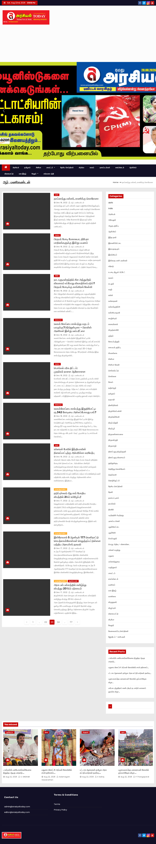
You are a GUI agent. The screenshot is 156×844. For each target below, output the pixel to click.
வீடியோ (81, 167)
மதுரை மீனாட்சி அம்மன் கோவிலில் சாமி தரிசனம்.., (128, 667)
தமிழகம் (27, 167)
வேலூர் (111, 625)
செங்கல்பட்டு (113, 370)
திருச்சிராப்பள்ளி (73, 581)
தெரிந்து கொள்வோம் (116, 469)
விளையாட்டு (9, 173)
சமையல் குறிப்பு (114, 347)
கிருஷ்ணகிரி (113, 330)
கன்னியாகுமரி (114, 312)
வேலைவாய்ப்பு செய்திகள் (118, 631)
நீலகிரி (111, 509)
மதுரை (111, 556)
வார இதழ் (22, 173)
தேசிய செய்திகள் (67, 167)
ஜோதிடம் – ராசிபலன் (116, 637)
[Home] (6, 167)
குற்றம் (110, 335)
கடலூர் (111, 283)
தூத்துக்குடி (113, 463)
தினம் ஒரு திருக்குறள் (117, 451)
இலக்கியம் (112, 254)
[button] (4, 111)
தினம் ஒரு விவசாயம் (116, 457)
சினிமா (38, 167)
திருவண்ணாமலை (115, 434)
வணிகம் (111, 584)
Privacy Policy (60, 809)
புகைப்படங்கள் (105, 167)
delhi (110, 202)
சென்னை (112, 376)
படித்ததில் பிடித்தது (116, 515)
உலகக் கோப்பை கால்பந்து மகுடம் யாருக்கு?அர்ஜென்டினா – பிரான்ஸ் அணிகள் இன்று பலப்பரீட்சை (73, 327)
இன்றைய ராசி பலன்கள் (117, 260)
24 (58, 622)
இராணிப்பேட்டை (114, 243)
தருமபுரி (111, 399)
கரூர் (110, 289)
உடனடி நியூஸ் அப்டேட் (60, 489)
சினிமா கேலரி (114, 364)
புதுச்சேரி (112, 532)
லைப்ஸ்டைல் (119, 167)
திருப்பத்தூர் (113, 422)
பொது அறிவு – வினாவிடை (119, 544)
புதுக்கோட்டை (113, 527)
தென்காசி (112, 474)
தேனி (110, 492)
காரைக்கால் (113, 324)
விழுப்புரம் (112, 608)
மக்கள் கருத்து (114, 550)
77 (71, 622)
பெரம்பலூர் (112, 538)
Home (115, 182)
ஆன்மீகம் (133, 167)
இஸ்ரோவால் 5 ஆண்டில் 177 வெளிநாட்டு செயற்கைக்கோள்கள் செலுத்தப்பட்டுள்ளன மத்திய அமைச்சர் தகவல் (77, 541)
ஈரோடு (111, 266)
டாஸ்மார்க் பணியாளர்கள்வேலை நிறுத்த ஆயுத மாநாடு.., (17, 771)
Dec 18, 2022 (61, 202)
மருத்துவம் (112, 567)
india (56, 276)
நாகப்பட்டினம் (113, 498)
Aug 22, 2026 (11, 777)
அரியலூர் (112, 220)
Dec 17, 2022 (61, 501)
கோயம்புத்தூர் (113, 341)
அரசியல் (16, 167)
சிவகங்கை (112, 353)
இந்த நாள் (112, 237)
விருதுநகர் (112, 602)
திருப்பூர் (111, 428)
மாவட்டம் (50, 167)
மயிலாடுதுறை (114, 561)
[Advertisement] (78, 44)
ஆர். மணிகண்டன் (77, 202)
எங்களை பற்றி (49, 173)
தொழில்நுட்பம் (114, 480)
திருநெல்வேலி (114, 416)
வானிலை (112, 596)
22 (45, 622)
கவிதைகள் (112, 301)
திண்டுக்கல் (113, 405)
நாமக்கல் (112, 503)
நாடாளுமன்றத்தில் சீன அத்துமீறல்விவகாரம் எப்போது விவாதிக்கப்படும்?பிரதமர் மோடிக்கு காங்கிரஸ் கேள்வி (74, 283)
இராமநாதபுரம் (113, 249)
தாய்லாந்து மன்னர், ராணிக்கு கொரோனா (76, 198)
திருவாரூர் (112, 446)
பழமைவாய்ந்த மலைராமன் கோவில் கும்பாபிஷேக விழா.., (133, 771)
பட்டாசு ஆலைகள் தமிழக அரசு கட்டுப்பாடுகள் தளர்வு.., (129, 673)
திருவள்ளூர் (113, 440)
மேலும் (34, 173)
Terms (57, 804)
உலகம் (92, 167)
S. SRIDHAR (25, 777)
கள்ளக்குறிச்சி (114, 306)
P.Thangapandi (142, 777)
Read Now (78, 110)
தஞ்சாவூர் (112, 388)
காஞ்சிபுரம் (112, 318)
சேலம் (110, 382)
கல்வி (110, 295)
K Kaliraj (100, 777)
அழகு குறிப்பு (113, 225)
